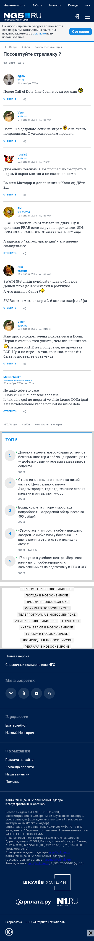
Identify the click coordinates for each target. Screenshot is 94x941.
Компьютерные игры (48, 47)
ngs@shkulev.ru (59, 852)
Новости (55, 5)
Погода (73, 5)
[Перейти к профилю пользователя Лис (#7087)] (8, 270)
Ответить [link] (9, 98)
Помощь (12, 782)
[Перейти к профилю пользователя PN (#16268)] (8, 212)
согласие (39, 33)
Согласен (80, 31)
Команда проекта (19, 767)
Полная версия (17, 656)
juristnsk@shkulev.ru (57, 859)
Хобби (26, 47)
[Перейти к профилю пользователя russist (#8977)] (8, 158)
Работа (37, 5)
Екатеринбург (16, 725)
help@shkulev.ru (38, 863)
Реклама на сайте (19, 760)
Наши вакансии (17, 774)
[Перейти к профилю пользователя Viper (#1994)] (8, 116)
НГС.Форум (10, 47)
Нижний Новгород (19, 733)
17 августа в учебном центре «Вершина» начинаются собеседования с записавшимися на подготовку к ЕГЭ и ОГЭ (52, 562)
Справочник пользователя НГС (30, 665)
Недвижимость (14, 5)
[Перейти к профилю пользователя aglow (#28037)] (8, 79)
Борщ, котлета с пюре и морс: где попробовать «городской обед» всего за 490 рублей (51, 512)
